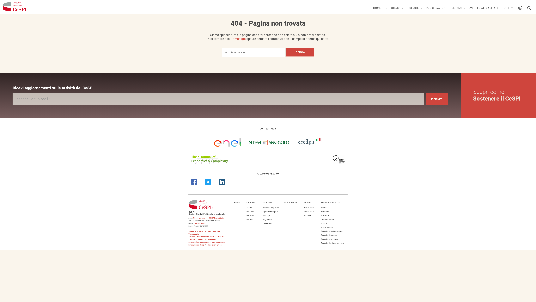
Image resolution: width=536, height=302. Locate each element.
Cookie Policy (210, 245)
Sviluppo (266, 215)
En (504, 8)
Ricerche (413, 8)
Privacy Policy (193, 242)
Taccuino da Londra (329, 239)
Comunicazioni (327, 219)
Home (377, 8)
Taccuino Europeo (329, 235)
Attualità (325, 215)
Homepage (238, 39)
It (511, 8)
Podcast (307, 215)
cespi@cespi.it (199, 223)
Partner (250, 219)
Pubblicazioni (436, 8)
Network (250, 215)
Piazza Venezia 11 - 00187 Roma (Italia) (208, 218)
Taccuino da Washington (332, 231)
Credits (219, 245)
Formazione (309, 211)
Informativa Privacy (208, 242)
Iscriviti (436, 99)
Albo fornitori (203, 237)
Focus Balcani (327, 227)
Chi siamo (393, 8)
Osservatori (268, 223)
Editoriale (325, 211)
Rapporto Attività (195, 232)
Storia (249, 208)
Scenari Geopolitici (271, 208)
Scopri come (497, 95)
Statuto (192, 237)
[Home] (15, 7)
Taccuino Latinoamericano (332, 243)
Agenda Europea (270, 211)
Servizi (457, 8)
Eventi (323, 208)
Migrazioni (267, 219)
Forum (324, 223)
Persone (250, 211)
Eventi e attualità (482, 8)
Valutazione (309, 208)
